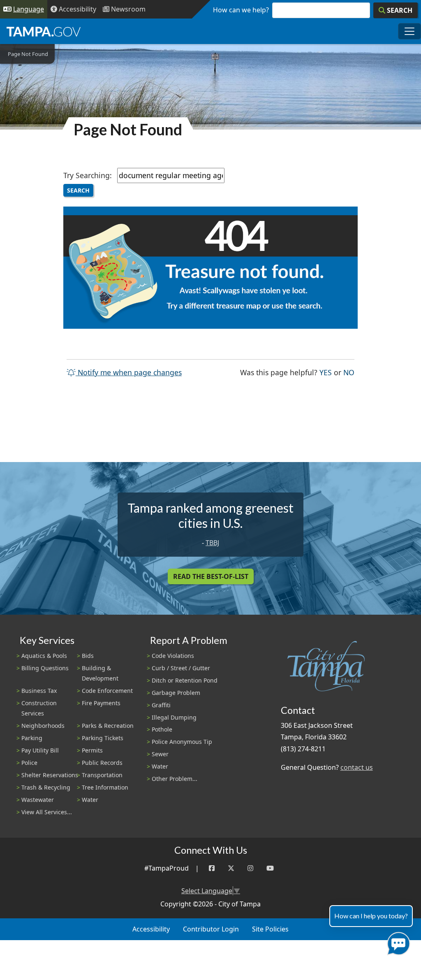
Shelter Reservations (49, 775)
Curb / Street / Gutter (181, 668)
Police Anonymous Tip (182, 742)
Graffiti (161, 705)
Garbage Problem (176, 693)
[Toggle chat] (397, 942)
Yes (325, 372)
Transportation (102, 775)
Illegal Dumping (174, 717)
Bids (88, 656)
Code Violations (173, 656)
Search (78, 190)
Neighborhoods (43, 725)
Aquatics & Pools (44, 656)
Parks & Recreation (108, 725)
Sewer (160, 754)
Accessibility (151, 929)
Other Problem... (174, 779)
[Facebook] (211, 868)
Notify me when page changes (129, 372)
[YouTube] (270, 868)
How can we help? (241, 9)
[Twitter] (231, 868)
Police (29, 763)
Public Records (102, 763)
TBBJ (212, 542)
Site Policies (270, 929)
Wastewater (37, 800)
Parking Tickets (102, 738)
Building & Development (100, 673)
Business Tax (39, 691)
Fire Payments (101, 703)
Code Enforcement (107, 691)
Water (90, 800)
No (348, 372)
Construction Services (39, 708)
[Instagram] (250, 868)
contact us (356, 767)
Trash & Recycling (45, 787)
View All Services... (46, 812)
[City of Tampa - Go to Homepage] (44, 31)
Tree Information (105, 787)
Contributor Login (211, 929)
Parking (31, 738)
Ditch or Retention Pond (184, 680)
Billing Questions (45, 668)
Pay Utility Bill (40, 750)
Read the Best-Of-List (210, 576)
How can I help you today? (371, 916)
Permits (92, 750)
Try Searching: (87, 175)
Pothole (162, 729)
